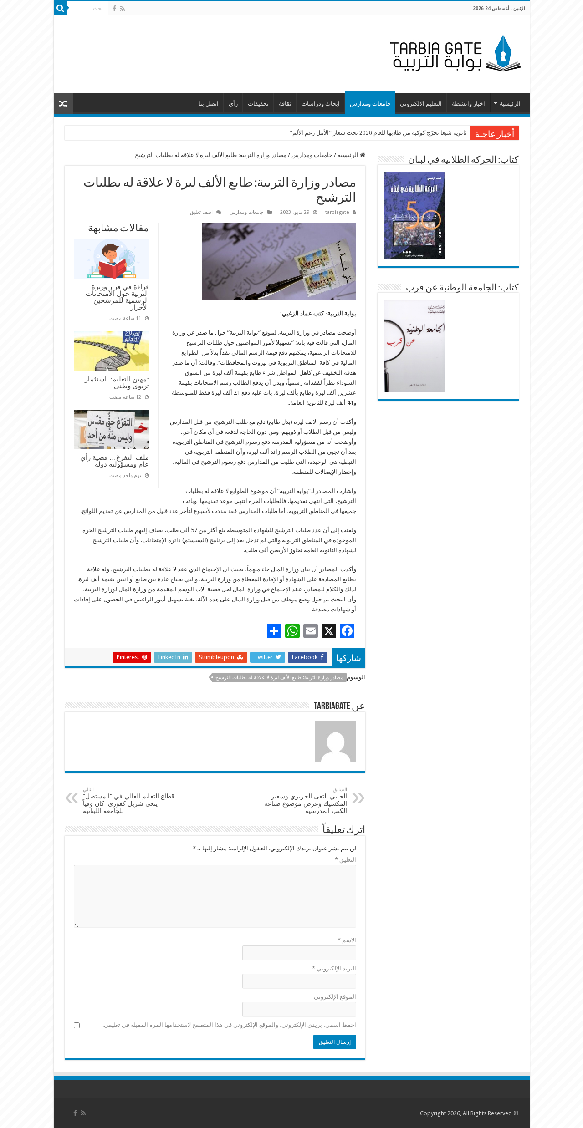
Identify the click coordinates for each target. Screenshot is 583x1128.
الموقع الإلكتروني (335, 996)
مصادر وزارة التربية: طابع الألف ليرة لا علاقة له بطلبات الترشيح (279, 678)
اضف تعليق (201, 212)
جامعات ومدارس (370, 103)
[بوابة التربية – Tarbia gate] (453, 52)
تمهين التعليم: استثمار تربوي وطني (117, 382)
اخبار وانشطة (468, 103)
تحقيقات (258, 103)
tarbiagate (337, 212)
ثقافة (285, 103)
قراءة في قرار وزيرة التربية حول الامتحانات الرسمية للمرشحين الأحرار (117, 297)
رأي (233, 103)
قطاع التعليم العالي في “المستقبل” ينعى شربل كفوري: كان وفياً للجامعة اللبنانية (128, 800)
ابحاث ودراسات (321, 103)
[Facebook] (114, 8)
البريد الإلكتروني (334, 968)
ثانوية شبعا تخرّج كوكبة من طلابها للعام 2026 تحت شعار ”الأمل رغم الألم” (378, 132)
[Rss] (122, 8)
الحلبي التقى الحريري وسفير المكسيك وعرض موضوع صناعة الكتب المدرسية (305, 800)
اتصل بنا (209, 103)
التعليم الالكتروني (421, 103)
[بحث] (60, 8)
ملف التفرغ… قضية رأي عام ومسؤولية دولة (114, 460)
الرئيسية (510, 103)
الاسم (347, 940)
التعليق (345, 859)
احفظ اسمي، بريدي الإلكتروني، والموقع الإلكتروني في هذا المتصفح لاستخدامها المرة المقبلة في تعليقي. (229, 1024)
